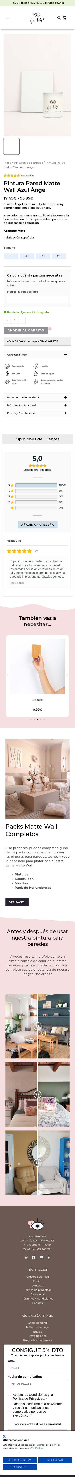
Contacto (37, 1285)
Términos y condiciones (37, 1298)
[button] (8, 18)
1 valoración (27, 175)
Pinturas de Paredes (28, 162)
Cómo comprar (37, 1323)
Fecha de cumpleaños (25, 1377)
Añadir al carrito (25, 330)
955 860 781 (44, 1249)
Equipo (37, 1281)
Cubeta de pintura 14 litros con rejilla (37, 699)
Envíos (37, 1331)
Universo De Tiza (37, 1276)
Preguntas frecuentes (37, 1340)
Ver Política (37, 1448)
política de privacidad (47, 1423)
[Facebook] (33, 1257)
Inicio (7, 162)
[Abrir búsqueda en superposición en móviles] (59, 17)
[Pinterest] (49, 1257)
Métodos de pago (37, 1327)
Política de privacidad (37, 1290)
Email (12, 1361)
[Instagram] (26, 1257)
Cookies (37, 1303)
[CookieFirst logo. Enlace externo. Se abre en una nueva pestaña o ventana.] (4, 1436)
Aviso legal (38, 1294)
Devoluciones (38, 1336)
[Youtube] (41, 1257)
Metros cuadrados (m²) (22, 291)
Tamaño (9, 247)
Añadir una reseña (37, 524)
